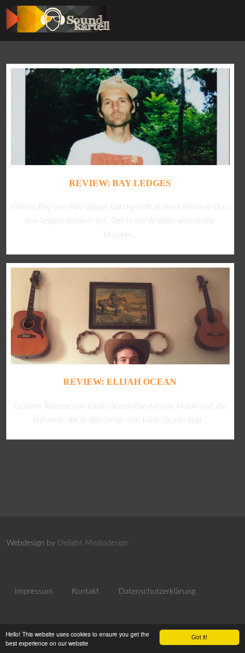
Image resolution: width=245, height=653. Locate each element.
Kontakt (85, 591)
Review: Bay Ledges (120, 183)
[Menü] (224, 23)
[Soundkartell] (61, 35)
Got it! (199, 637)
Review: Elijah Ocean (120, 382)
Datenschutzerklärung (157, 591)
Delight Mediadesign (93, 543)
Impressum (33, 591)
